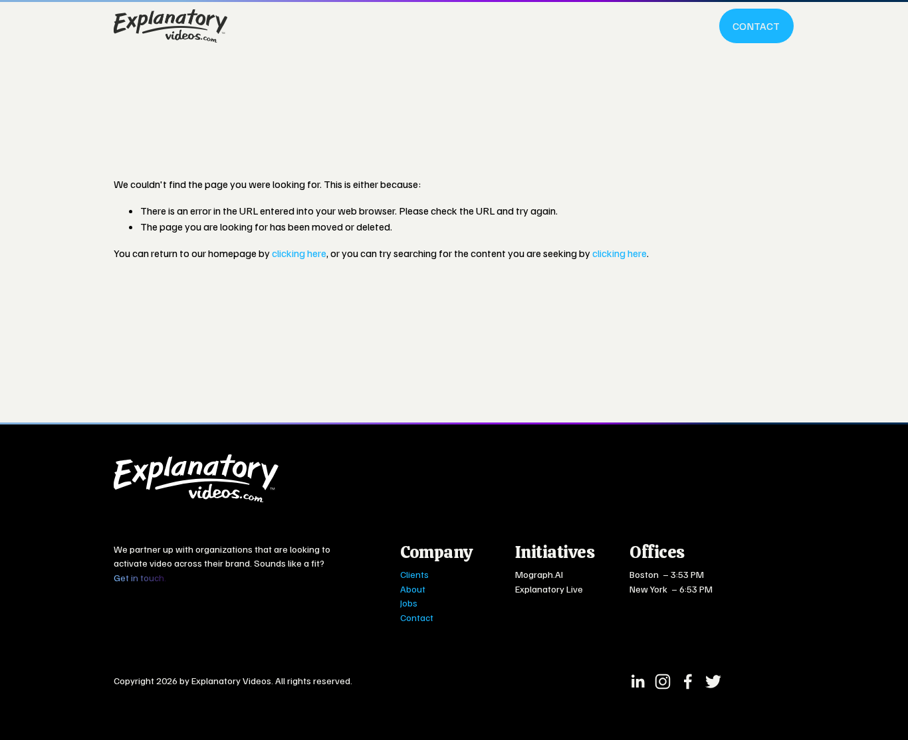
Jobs (408, 602)
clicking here (299, 253)
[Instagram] (663, 682)
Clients (414, 574)
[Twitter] (713, 682)
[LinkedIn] (637, 682)
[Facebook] (688, 682)
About (412, 589)
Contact (756, 26)
